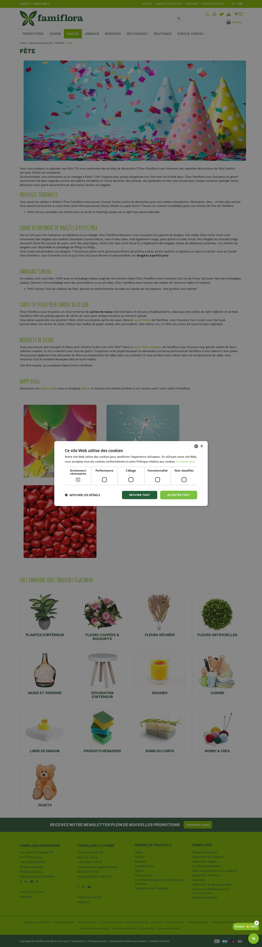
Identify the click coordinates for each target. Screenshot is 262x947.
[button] (82, 495)
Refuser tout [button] (139, 495)
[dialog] (131, 473)
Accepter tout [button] (178, 495)
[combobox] (196, 446)
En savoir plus (185, 461)
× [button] (201, 446)
